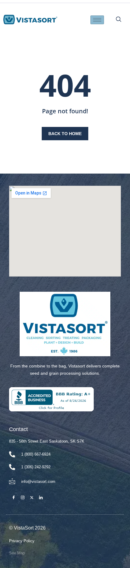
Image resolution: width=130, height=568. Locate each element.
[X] (31, 497)
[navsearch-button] (120, 19)
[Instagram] (22, 497)
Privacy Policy (21, 541)
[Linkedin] (40, 497)
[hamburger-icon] (97, 19)
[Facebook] (13, 497)
